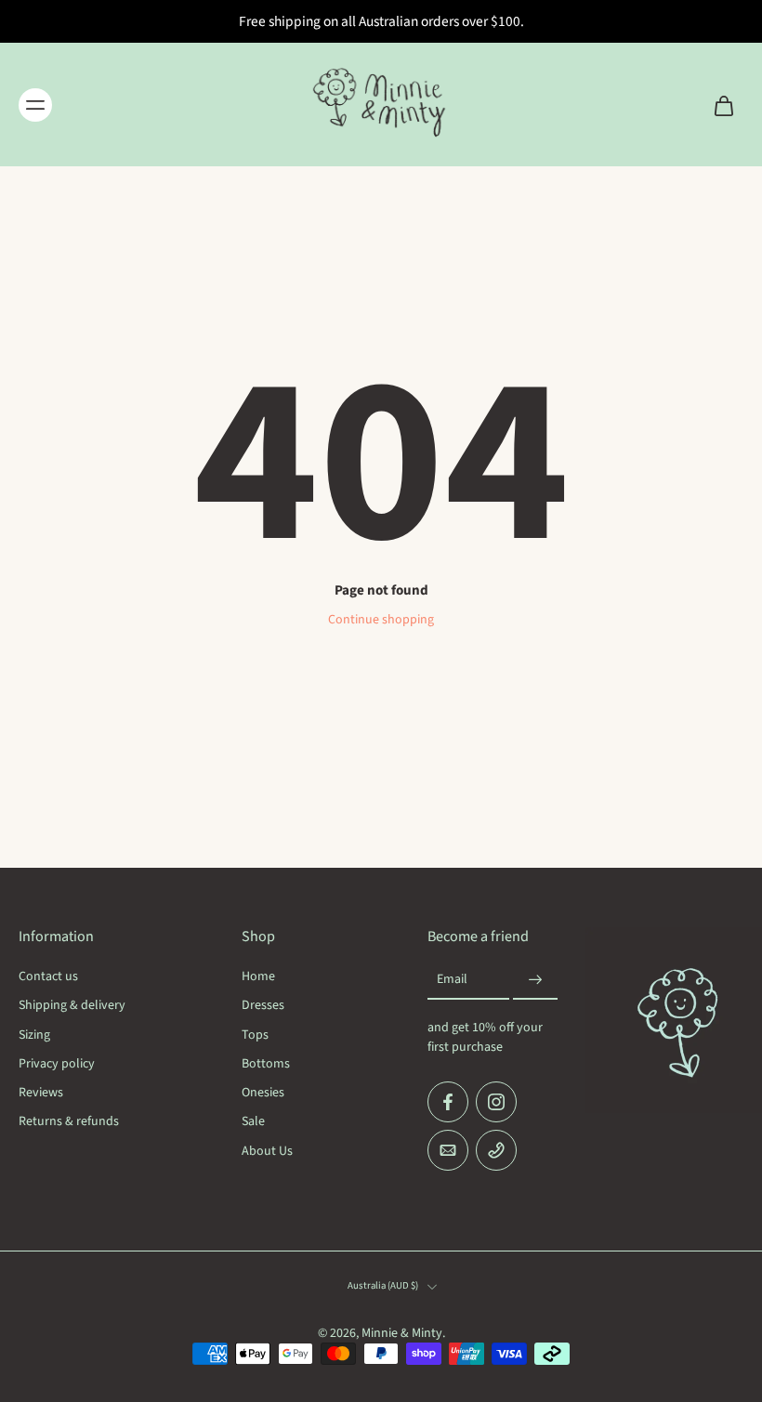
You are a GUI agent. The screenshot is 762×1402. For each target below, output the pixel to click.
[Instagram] (496, 1101)
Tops (255, 1034)
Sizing (34, 1034)
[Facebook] (447, 1101)
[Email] (447, 1150)
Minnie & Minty (401, 1333)
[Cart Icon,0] (723, 104)
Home (258, 977)
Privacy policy (57, 1064)
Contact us (48, 977)
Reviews (41, 1093)
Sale (253, 1122)
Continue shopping (381, 619)
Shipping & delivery (72, 1006)
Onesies (263, 1093)
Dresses (263, 1006)
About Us (267, 1151)
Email (452, 980)
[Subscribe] (535, 980)
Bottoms (266, 1064)
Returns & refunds (69, 1122)
